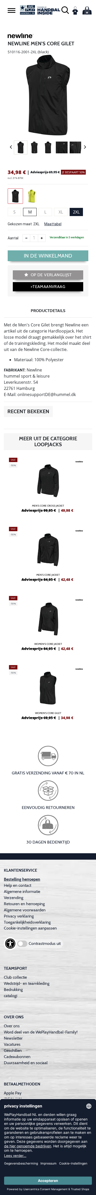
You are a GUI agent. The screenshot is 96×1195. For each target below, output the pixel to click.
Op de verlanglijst (50, 274)
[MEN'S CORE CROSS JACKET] (48, 487)
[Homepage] (40, 10)
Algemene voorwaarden (25, 910)
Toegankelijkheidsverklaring (27, 922)
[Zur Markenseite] (20, 36)
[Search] (65, 9)
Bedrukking (13, 989)
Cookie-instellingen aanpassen (30, 928)
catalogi (10, 995)
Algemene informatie (22, 891)
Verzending (13, 897)
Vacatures (12, 1044)
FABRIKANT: (15, 370)
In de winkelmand (48, 256)
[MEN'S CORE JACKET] (48, 556)
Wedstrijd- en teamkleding (26, 983)
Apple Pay (13, 1093)
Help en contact (17, 885)
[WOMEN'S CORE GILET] (48, 695)
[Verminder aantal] (26, 238)
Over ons (12, 1025)
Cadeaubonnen (17, 1056)
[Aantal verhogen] (42, 238)
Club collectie (15, 977)
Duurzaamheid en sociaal (26, 1062)
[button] (11, 10)
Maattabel (52, 224)
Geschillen (13, 1050)
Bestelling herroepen (22, 879)
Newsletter (13, 1038)
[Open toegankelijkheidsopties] (10, 943)
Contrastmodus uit (45, 943)
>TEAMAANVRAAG (48, 286)
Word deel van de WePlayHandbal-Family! (41, 1032)
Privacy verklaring (19, 916)
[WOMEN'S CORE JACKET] (48, 625)
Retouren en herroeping (24, 903)
